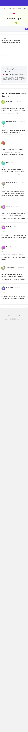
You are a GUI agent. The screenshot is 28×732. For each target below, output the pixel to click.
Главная (3, 8)
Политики (17, 315)
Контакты (10, 315)
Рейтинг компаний (11, 8)
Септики (19, 8)
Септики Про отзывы (16, 29)
